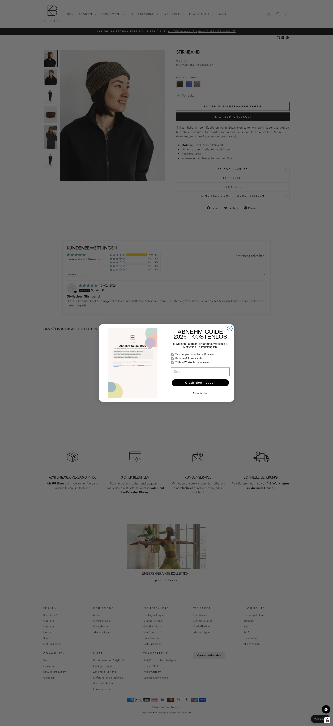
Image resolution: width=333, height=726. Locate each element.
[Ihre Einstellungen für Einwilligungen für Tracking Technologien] (327, 720)
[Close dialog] (229, 328)
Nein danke (200, 393)
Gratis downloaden (200, 382)
